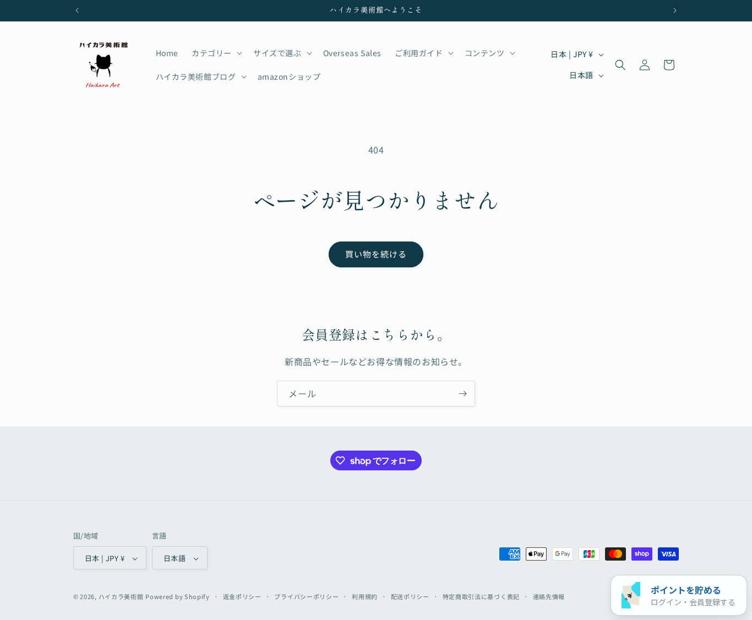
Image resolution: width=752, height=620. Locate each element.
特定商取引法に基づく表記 (481, 596)
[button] (216, 52)
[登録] (462, 394)
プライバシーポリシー (306, 596)
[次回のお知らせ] (675, 10)
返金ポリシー (242, 596)
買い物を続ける (376, 254)
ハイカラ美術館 (121, 596)
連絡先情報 (549, 596)
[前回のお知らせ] (77, 10)
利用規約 (365, 596)
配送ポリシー (410, 596)
